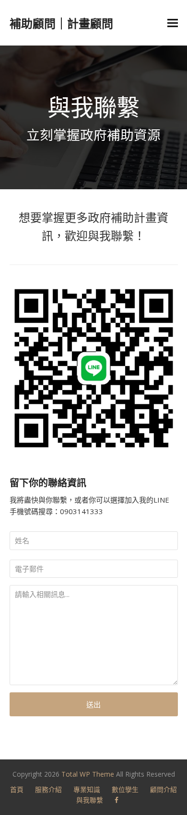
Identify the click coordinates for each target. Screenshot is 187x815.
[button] (172, 23)
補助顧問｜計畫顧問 (61, 23)
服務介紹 (48, 789)
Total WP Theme (87, 774)
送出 (93, 704)
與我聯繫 (89, 799)
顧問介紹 (163, 789)
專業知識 (86, 789)
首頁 (16, 789)
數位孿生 (125, 789)
